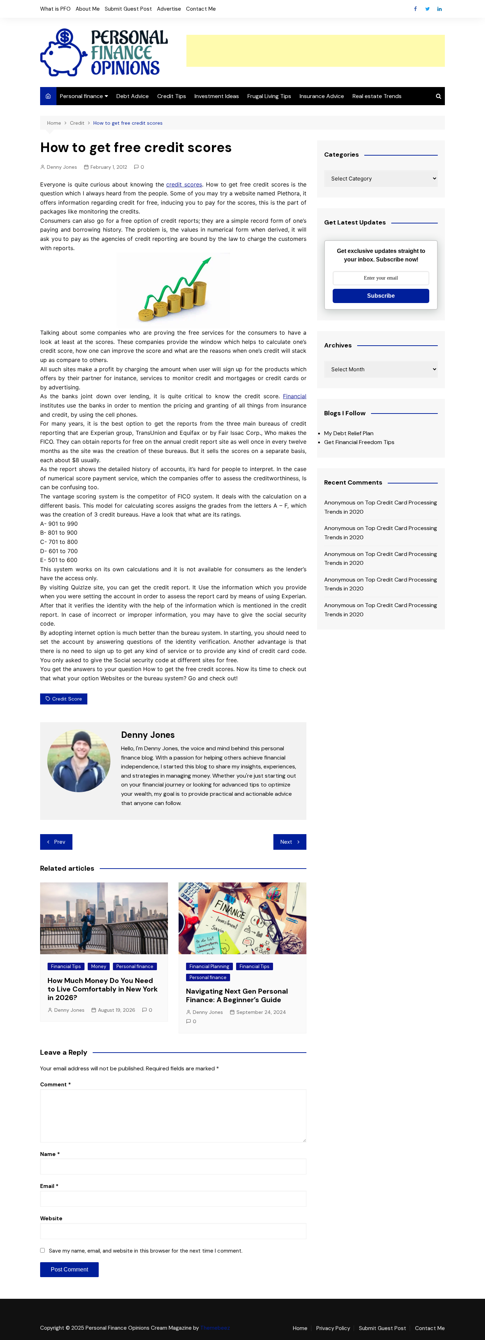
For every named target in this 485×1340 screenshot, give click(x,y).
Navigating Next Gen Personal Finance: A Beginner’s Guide (237, 995)
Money (98, 966)
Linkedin (439, 9)
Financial (294, 396)
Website (51, 1218)
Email (49, 1186)
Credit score (67, 699)
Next (286, 841)
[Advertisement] (315, 51)
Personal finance (81, 96)
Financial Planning (209, 966)
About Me (88, 8)
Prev (59, 841)
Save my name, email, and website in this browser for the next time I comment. (146, 1250)
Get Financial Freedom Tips (359, 442)
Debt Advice (132, 96)
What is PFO (55, 8)
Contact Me (201, 8)
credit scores (184, 184)
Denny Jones (62, 167)
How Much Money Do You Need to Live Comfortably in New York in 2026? (103, 989)
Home (300, 1328)
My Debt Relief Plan (349, 433)
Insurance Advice (322, 96)
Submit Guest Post (128, 8)
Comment (55, 1084)
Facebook (415, 9)
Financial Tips (66, 966)
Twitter (427, 9)
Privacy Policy (333, 1328)
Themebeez (215, 1327)
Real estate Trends (377, 96)
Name (50, 1154)
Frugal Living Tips (269, 96)
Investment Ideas (217, 96)
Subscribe (381, 296)
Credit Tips (171, 96)
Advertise (169, 8)
